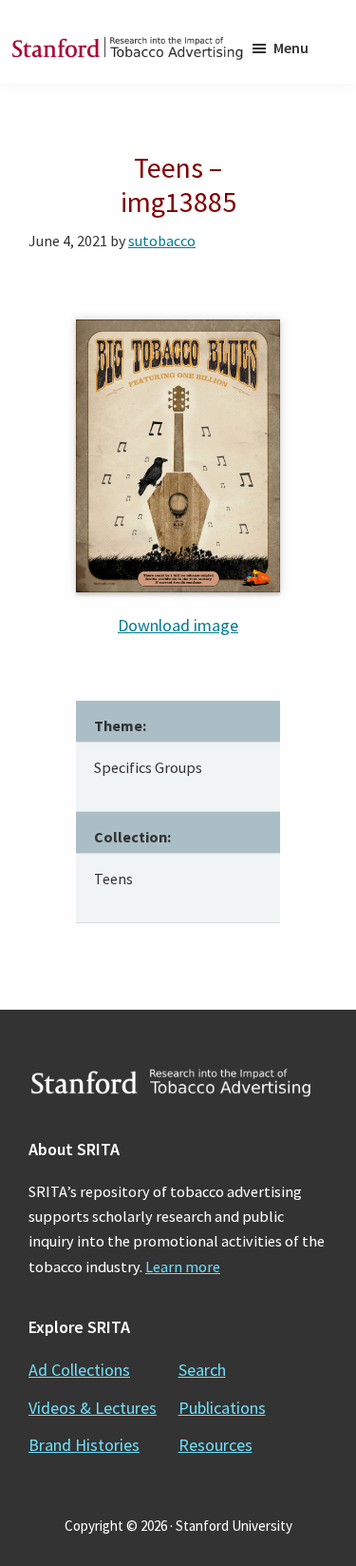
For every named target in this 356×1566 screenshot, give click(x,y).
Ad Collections (79, 1370)
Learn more (182, 1266)
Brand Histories (84, 1445)
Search (202, 1370)
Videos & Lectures (92, 1408)
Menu (291, 47)
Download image (178, 625)
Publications (222, 1408)
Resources (215, 1445)
